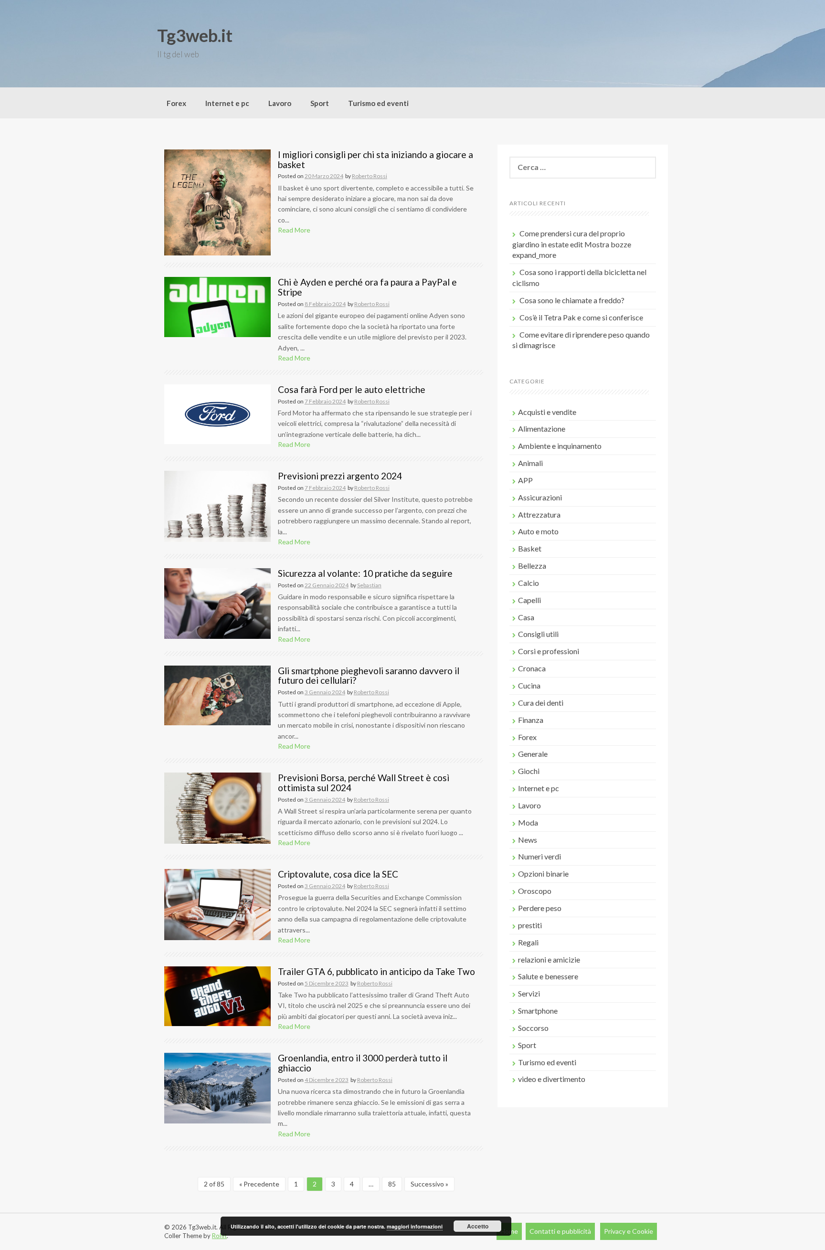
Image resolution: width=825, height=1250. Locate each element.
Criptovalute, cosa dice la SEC (338, 874)
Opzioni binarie (543, 873)
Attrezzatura (539, 514)
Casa (526, 617)
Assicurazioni (540, 497)
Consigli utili (538, 633)
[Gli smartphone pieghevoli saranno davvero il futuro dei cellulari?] (217, 694)
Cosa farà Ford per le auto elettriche (351, 389)
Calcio (528, 582)
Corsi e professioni (548, 651)
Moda (528, 822)
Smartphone (538, 1010)
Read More (294, 230)
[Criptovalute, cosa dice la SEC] (217, 904)
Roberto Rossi (369, 176)
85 (392, 1184)
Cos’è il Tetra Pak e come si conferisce (581, 317)
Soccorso (533, 1027)
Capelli (529, 599)
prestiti (530, 925)
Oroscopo (534, 890)
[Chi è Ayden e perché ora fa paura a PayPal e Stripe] (217, 306)
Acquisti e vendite (547, 411)
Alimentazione (541, 428)
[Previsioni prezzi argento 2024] (217, 505)
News (527, 839)
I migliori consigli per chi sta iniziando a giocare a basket (375, 159)
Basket (529, 548)
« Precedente (259, 1184)
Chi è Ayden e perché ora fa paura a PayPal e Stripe (367, 286)
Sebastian (369, 585)
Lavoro (279, 103)
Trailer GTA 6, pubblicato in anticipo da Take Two (376, 971)
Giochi (528, 770)
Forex (176, 103)
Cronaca (532, 668)
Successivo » (429, 1184)
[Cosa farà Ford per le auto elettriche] (217, 413)
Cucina (529, 685)
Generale (533, 753)
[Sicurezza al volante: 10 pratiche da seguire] (217, 603)
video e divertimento (551, 1078)
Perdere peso (539, 907)
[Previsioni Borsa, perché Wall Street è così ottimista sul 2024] (217, 807)
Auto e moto (538, 531)
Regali (528, 942)
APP (525, 480)
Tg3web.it (195, 35)
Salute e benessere (548, 976)
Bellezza (532, 565)
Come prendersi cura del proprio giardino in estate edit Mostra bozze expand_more (571, 244)
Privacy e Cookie (628, 1231)
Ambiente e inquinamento (560, 445)
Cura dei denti (540, 702)
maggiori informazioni (415, 1226)
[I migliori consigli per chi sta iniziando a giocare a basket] (217, 202)
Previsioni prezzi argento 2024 (340, 475)
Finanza (530, 719)
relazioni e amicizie (549, 959)
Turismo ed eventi (378, 103)
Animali (530, 462)
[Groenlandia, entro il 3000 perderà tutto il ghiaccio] (217, 1087)
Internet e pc (227, 103)
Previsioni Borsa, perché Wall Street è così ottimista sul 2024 (363, 782)
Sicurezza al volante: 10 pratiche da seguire (365, 573)
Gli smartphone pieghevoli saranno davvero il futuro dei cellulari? (368, 675)
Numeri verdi (539, 856)
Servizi (529, 993)
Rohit (219, 1235)
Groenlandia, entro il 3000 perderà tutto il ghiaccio (362, 1062)
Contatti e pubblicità (560, 1231)
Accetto (477, 1226)
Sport (319, 103)
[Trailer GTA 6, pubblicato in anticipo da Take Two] (217, 995)
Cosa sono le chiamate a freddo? (571, 300)
